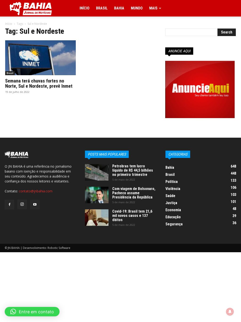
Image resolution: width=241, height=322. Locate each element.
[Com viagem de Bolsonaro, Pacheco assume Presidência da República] (96, 195)
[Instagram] (22, 204)
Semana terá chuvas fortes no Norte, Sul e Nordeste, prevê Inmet (38, 83)
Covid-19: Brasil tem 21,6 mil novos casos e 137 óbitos (132, 215)
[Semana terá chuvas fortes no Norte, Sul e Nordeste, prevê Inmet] (40, 57)
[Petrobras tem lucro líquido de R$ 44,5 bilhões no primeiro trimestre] (96, 172)
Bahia (119, 8)
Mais (153, 8)
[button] (32, 311)
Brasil (102, 8)
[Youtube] (35, 204)
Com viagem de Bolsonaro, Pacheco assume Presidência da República (133, 192)
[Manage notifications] (230, 311)
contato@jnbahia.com (35, 191)
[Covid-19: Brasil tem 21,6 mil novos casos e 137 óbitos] (96, 217)
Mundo (137, 8)
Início (84, 8)
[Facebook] (9, 204)
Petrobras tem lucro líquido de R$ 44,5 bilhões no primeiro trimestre (132, 170)
